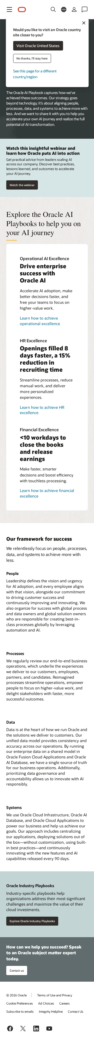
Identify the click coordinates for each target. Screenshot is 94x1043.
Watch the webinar (22, 185)
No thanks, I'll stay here (32, 58)
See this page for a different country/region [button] (35, 73)
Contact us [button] (17, 970)
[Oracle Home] (22, 9)
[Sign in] (74, 9)
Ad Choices (46, 1003)
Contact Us (75, 1011)
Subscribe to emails (20, 1011)
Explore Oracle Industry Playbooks (32, 921)
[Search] (53, 9)
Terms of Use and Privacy (54, 995)
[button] (9, 9)
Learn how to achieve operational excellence (40, 320)
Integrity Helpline (51, 1011)
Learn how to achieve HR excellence (42, 410)
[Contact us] (84, 9)
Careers (64, 1003)
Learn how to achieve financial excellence (47, 493)
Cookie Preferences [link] (19, 1003)
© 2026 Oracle (16, 995)
